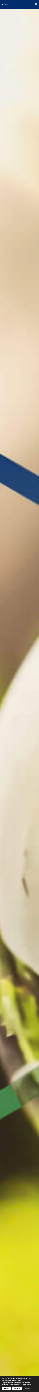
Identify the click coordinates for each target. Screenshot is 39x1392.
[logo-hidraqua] (6, 4)
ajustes (27, 1384)
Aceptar (6, 1388)
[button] (36, 4)
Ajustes (27, 1388)
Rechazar (17, 1388)
